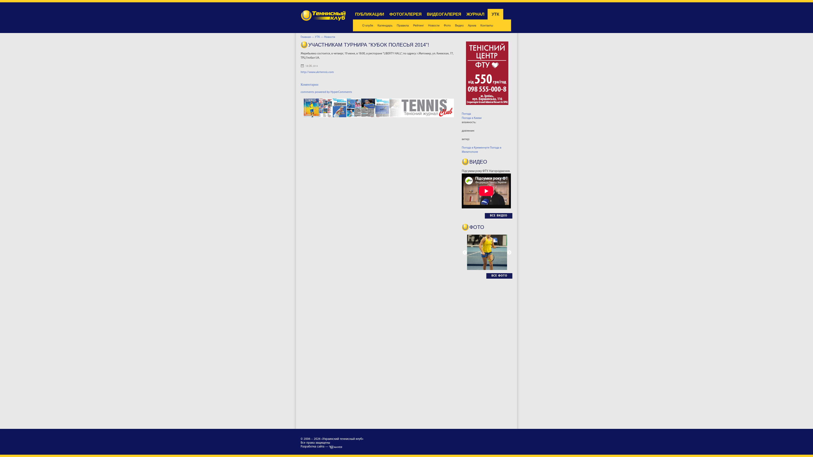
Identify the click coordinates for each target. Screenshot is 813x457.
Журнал (475, 14)
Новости (434, 25)
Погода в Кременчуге (475, 147)
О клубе (367, 25)
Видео (459, 25)
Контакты (486, 25)
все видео (498, 215)
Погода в (472, 118)
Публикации (369, 14)
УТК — (319, 37)
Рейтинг (418, 25)
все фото (499, 275)
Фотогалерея (405, 14)
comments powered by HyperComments (326, 92)
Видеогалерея (444, 14)
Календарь (385, 25)
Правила (403, 25)
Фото (447, 25)
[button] (509, 252)
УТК (495, 14)
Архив (472, 25)
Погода (466, 114)
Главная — (307, 37)
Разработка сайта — (315, 446)
